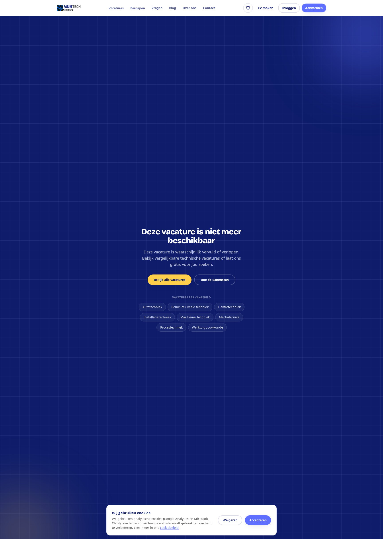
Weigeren (230, 520)
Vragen (157, 8)
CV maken (265, 8)
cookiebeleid (169, 527)
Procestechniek (171, 327)
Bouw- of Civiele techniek (190, 307)
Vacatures (116, 8)
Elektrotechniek (229, 307)
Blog (172, 8)
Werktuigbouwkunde (207, 327)
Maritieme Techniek (195, 317)
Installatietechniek (157, 317)
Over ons (189, 8)
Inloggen (289, 8)
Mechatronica (229, 317)
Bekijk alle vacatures (169, 280)
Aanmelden (314, 8)
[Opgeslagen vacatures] (248, 8)
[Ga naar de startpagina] (68, 8)
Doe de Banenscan (215, 280)
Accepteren (258, 520)
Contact (209, 8)
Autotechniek (152, 307)
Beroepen (137, 8)
